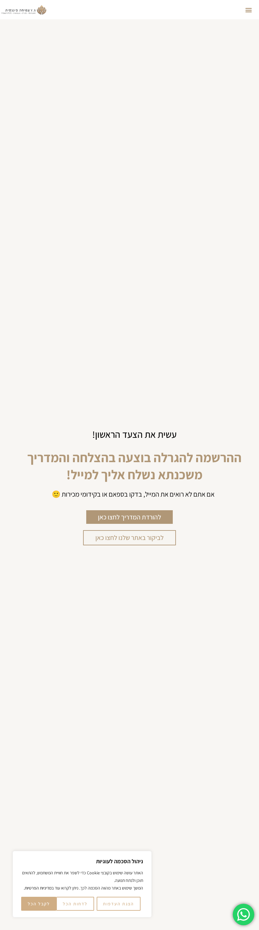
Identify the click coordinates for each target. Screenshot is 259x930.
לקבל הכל (39, 904)
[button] (248, 9)
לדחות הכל (75, 904)
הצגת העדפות (118, 904)
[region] (82, 884)
